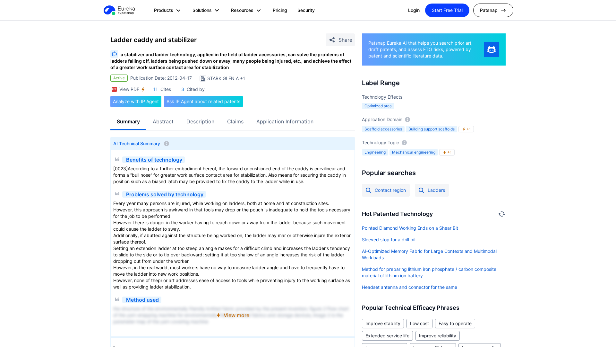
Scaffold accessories (383, 129)
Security (306, 10)
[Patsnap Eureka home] (119, 10)
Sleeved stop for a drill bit (389, 239)
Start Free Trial (447, 10)
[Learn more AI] (491, 49)
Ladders (436, 190)
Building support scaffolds (431, 129)
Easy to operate (455, 323)
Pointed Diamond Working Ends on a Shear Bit (410, 228)
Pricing (280, 10)
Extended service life (387, 335)
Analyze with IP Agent (136, 101)
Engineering (375, 152)
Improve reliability (437, 335)
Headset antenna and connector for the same (409, 287)
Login (414, 10)
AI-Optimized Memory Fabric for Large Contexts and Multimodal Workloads (429, 254)
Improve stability (382, 323)
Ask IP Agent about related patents (203, 101)
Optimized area (378, 105)
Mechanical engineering (413, 152)
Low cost (419, 323)
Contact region (390, 190)
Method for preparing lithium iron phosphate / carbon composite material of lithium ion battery (429, 272)
